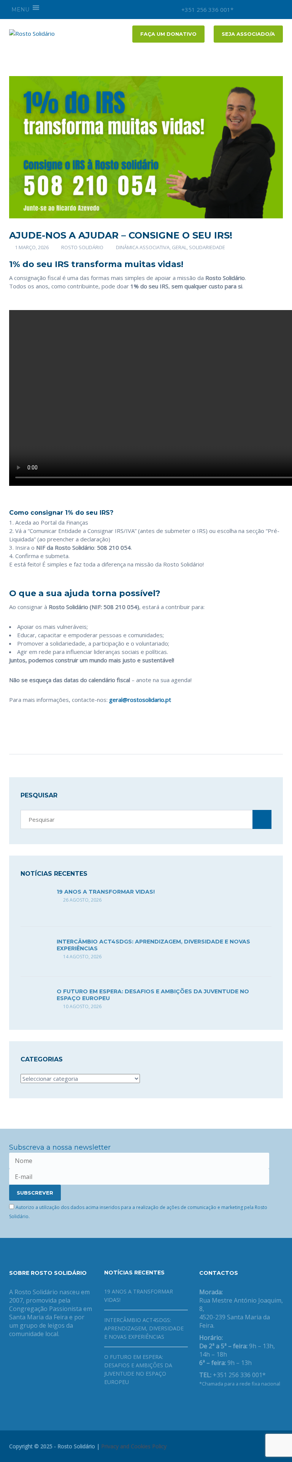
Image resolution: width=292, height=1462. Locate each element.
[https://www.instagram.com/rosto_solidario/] (238, 1403)
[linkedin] (277, 9)
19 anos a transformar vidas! (106, 891)
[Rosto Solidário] (32, 33)
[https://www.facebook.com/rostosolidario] (201, 1403)
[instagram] (243, 9)
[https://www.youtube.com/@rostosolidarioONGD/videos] (226, 1403)
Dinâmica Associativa (143, 247)
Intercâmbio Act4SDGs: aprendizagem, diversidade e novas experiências (144, 1328)
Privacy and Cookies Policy (134, 1446)
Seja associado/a (248, 34)
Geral (179, 247)
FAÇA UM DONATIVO (168, 34)
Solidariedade (207, 247)
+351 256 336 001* (206, 9)
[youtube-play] (265, 9)
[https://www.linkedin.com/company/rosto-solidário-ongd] (213, 1403)
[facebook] (254, 9)
